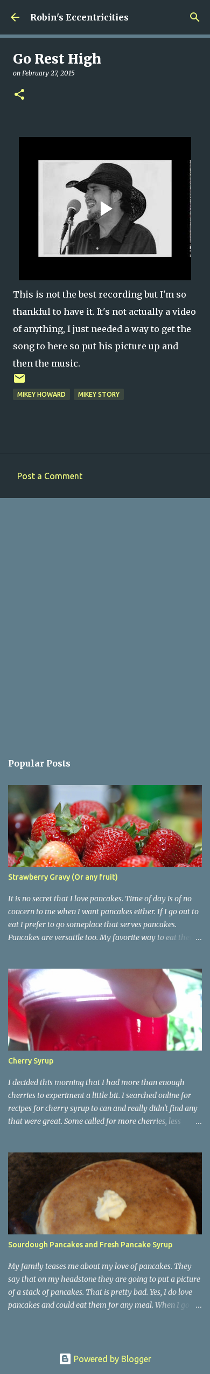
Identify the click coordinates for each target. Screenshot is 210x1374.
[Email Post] (19, 382)
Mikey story (99, 394)
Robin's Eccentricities (79, 17)
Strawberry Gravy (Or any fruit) (63, 877)
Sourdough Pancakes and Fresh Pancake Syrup (90, 1244)
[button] (19, 95)
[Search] (194, 17)
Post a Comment (49, 476)
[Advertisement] (105, 619)
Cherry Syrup (30, 1061)
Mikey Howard (41, 394)
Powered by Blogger (111, 1359)
